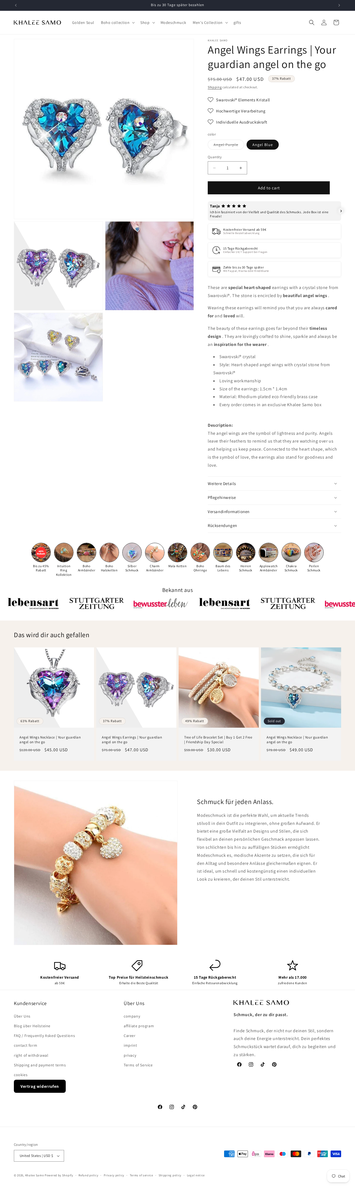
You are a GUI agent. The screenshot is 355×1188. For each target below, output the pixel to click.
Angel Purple (229, 146)
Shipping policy (170, 1175)
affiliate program (139, 1025)
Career (130, 1035)
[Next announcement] (339, 5)
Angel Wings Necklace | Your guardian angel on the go (50, 739)
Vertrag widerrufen (40, 1086)
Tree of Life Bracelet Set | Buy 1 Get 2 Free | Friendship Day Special (218, 739)
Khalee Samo (34, 1175)
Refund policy (88, 1175)
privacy (130, 1055)
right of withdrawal (31, 1055)
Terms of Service (138, 1064)
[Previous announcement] (16, 5)
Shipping (215, 87)
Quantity (215, 157)
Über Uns (22, 1015)
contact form (25, 1045)
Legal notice (196, 1175)
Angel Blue (262, 144)
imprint (130, 1045)
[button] (117, 22)
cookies (20, 1074)
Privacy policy (114, 1175)
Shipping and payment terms (40, 1064)
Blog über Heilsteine (32, 1025)
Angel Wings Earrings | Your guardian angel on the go (132, 739)
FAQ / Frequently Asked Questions (44, 1035)
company (132, 1015)
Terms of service (141, 1175)
